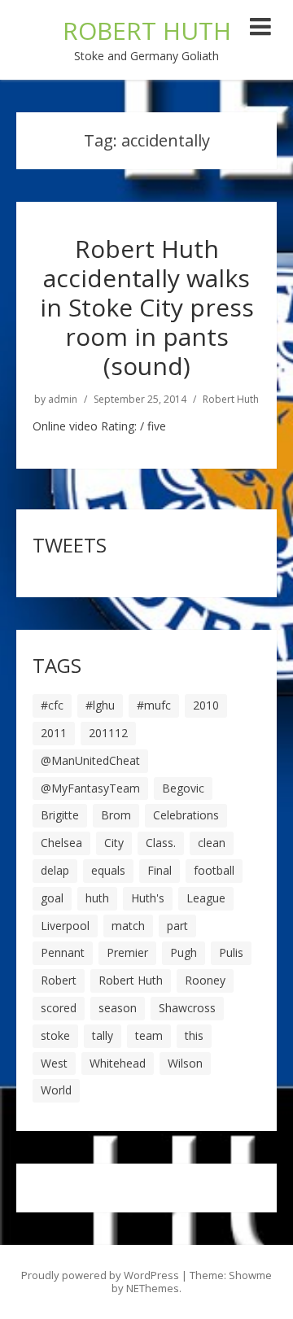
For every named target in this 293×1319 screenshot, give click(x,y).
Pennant (63, 952)
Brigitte (60, 815)
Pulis (231, 952)
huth (97, 898)
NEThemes (152, 1288)
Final (159, 870)
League (205, 898)
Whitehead (118, 1063)
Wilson (185, 1063)
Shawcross (187, 1007)
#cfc (52, 705)
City (114, 842)
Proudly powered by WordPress (100, 1275)
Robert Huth (231, 399)
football (214, 870)
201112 (108, 732)
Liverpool (65, 925)
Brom (116, 815)
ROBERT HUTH (147, 30)
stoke (55, 1035)
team (149, 1035)
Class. (161, 842)
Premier (127, 952)
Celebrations (186, 815)
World (56, 1090)
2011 (54, 732)
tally (102, 1035)
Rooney (205, 980)
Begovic (183, 788)
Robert (59, 980)
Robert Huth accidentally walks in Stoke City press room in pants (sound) (147, 307)
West (54, 1063)
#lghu (100, 705)
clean (211, 842)
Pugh (183, 952)
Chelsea (61, 842)
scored (59, 1007)
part (177, 925)
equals (108, 870)
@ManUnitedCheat (90, 760)
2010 (206, 705)
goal (52, 898)
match (128, 925)
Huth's (147, 898)
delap (55, 870)
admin (62, 399)
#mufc (154, 705)
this (194, 1035)
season (117, 1007)
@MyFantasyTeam (90, 788)
